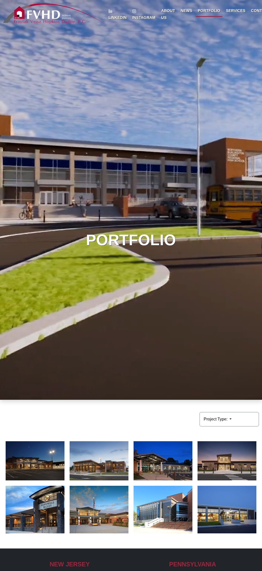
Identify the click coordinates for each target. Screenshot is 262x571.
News (186, 10)
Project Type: (216, 419)
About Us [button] (168, 14)
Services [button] (235, 10)
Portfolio (209, 10)
